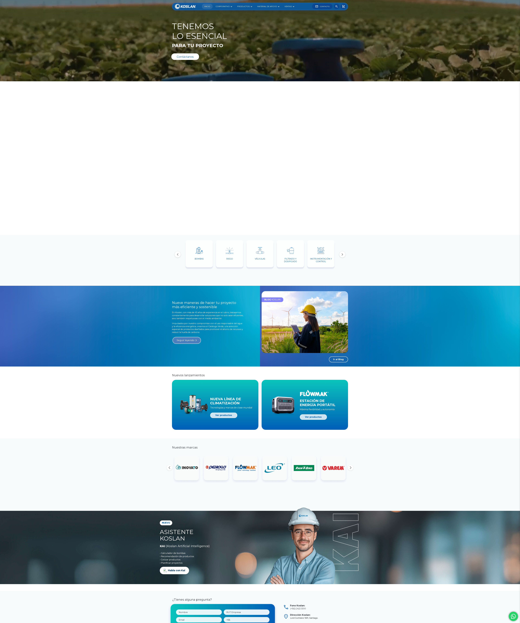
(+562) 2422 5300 (298, 608)
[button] (342, 254)
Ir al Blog (338, 359)
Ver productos (223, 415)
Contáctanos (185, 56)
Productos (243, 6)
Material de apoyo (267, 6)
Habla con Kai (176, 570)
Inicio (207, 6)
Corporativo (223, 6)
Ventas (288, 6)
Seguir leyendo (185, 340)
